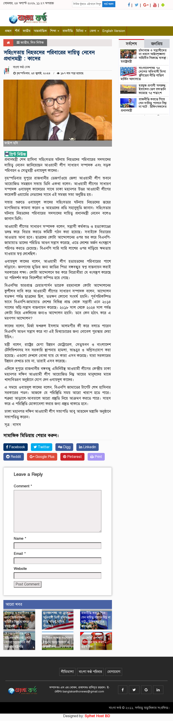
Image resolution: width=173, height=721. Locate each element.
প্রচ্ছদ (8, 31)
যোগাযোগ (113, 672)
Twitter (43, 447)
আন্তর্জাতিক (40, 31)
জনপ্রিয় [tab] (157, 43)
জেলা (93, 31)
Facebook (16, 447)
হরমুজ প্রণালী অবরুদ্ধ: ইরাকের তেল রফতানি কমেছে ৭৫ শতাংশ (152, 89)
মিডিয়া (80, 31)
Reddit (15, 457)
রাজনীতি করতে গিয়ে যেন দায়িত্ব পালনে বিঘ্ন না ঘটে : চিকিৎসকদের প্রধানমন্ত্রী (143, 104)
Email (20, 553)
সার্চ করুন (109, 4)
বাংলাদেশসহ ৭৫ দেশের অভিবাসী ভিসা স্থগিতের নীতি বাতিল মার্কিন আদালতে (143, 73)
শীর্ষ (17, 31)
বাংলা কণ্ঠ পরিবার (90, 672)
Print (98, 457)
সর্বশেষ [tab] (131, 43)
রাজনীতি (68, 31)
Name (20, 538)
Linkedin (89, 447)
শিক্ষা (53, 31)
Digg (66, 447)
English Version (113, 31)
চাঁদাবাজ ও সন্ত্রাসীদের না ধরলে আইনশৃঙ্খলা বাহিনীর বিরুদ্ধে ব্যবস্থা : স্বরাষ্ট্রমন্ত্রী (144, 56)
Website (20, 568)
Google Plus (44, 457)
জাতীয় (26, 31)
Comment (23, 486)
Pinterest (74, 457)
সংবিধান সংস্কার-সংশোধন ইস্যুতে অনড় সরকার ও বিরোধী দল (57, 642)
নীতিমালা (67, 672)
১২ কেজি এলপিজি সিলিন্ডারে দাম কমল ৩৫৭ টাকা (92, 642)
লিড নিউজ (37, 42)
